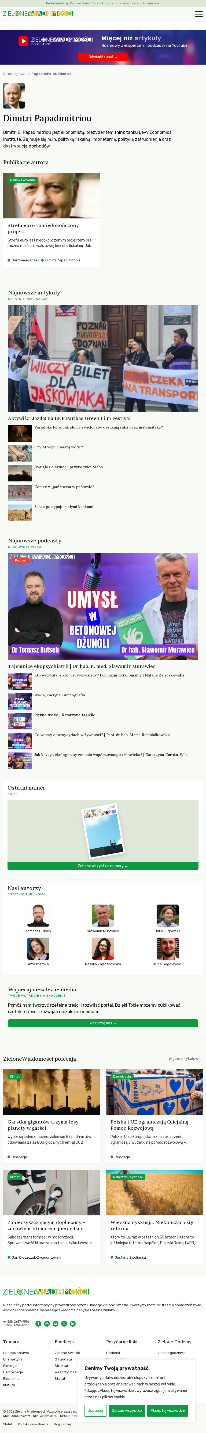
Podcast (113, 1353)
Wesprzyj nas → (103, 1023)
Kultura (9, 1385)
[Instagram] (47, 1324)
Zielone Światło (67, 1353)
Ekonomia (11, 1379)
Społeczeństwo (16, 1353)
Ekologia (10, 1366)
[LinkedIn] (73, 1324)
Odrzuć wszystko (127, 1410)
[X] (64, 1324)
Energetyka (13, 1359)
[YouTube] (55, 1324)
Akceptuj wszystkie (168, 1410)
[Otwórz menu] (198, 14)
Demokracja (13, 1372)
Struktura (63, 1366)
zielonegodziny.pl (172, 1353)
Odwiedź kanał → (103, 57)
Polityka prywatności (33, 1424)
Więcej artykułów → (186, 1058)
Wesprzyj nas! (66, 1372)
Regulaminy (63, 1424)
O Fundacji (63, 1359)
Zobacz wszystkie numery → (103, 866)
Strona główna (15, 74)
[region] (136, 1390)
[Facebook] (38, 1324)
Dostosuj (95, 1410)
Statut (60, 1379)
